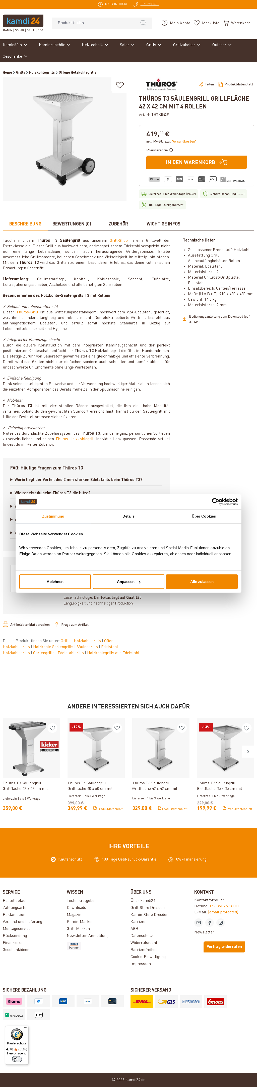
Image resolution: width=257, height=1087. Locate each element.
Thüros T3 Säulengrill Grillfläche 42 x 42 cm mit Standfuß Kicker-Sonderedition (30, 786)
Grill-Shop (119, 241)
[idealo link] (96, 946)
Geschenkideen (16, 950)
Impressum (141, 964)
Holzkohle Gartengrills (53, 647)
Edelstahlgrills (71, 653)
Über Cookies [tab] (204, 516)
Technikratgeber (81, 901)
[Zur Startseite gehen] (23, 23)
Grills (66, 641)
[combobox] (93, 23)
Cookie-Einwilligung (148, 957)
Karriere (138, 922)
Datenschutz (142, 936)
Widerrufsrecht (144, 943)
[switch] (17, 1059)
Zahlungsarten (16, 908)
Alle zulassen (202, 581)
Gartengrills (44, 653)
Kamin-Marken (80, 922)
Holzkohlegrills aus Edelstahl (113, 653)
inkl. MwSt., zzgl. (171, 141)
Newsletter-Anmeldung (87, 936)
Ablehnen (55, 581)
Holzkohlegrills (88, 641)
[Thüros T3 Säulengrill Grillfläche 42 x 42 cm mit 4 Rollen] (64, 139)
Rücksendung (15, 936)
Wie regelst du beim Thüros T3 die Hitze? (53, 493)
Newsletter (204, 932)
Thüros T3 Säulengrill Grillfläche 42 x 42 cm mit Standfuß (154, 786)
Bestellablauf (15, 901)
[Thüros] (161, 84)
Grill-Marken (78, 929)
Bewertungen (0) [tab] (71, 224)
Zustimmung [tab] (53, 516)
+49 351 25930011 (224, 906)
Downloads (76, 908)
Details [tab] (128, 516)
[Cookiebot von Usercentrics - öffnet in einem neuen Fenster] (216, 501)
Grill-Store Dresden (148, 908)
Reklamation (14, 915)
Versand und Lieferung (22, 922)
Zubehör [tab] (118, 224)
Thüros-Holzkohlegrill (75, 439)
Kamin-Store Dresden (149, 915)
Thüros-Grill (27, 312)
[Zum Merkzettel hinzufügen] (119, 85)
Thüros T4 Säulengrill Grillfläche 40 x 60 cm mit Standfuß (90, 786)
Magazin (74, 915)
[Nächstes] (248, 752)
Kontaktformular (209, 900)
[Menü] (25, 1029)
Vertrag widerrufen (224, 947)
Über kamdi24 (143, 901)
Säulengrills (88, 647)
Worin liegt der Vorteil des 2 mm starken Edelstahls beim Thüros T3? (79, 480)
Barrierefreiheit (144, 950)
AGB (134, 929)
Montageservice (17, 929)
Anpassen (126, 581)
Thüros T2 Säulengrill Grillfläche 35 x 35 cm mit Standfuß (219, 786)
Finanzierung (14, 943)
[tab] (25, 224)
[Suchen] (143, 23)
